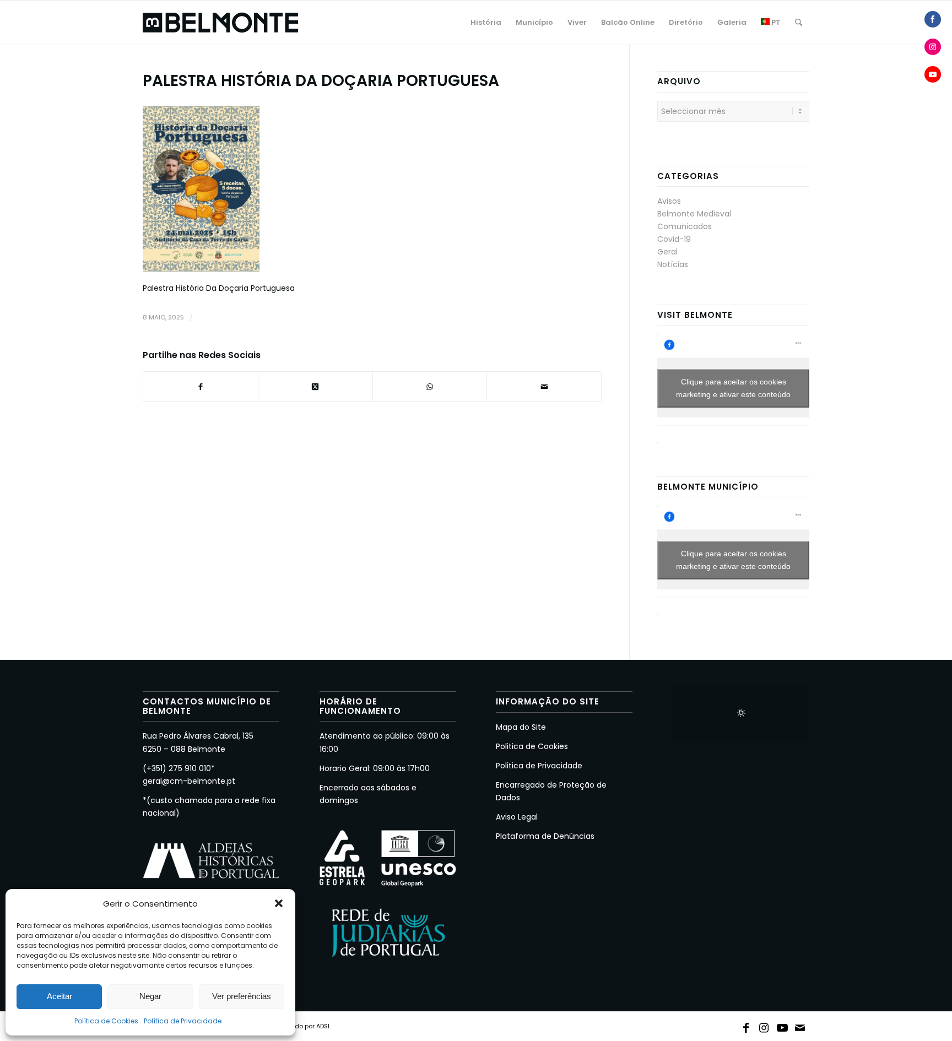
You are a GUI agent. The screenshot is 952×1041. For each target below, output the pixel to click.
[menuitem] (486, 23)
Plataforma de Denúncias (545, 836)
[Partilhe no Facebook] (200, 386)
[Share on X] (315, 386)
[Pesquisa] (798, 23)
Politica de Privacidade (539, 765)
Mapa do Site (521, 727)
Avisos (669, 201)
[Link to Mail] (800, 1025)
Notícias (672, 264)
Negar (150, 996)
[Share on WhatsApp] (430, 386)
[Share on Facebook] (932, 19)
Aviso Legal (517, 816)
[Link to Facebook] (746, 1025)
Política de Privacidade (182, 1021)
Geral (667, 251)
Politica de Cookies (532, 746)
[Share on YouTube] (932, 74)
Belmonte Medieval (694, 213)
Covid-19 (674, 239)
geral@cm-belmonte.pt (189, 781)
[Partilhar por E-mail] (544, 386)
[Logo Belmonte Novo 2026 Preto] (220, 23)
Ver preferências (241, 996)
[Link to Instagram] (764, 1025)
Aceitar (59, 996)
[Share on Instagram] (932, 47)
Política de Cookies (106, 1021)
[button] (278, 903)
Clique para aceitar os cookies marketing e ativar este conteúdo (733, 388)
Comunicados (684, 226)
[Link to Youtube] (782, 1025)
